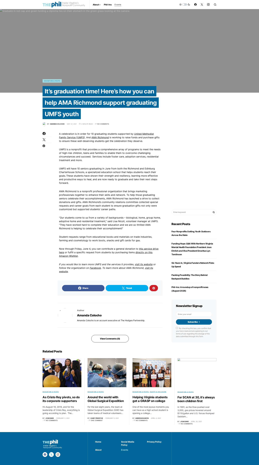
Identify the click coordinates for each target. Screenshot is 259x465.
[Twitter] (201, 4)
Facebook (95, 267)
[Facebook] (195, 4)
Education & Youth (52, 81)
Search (213, 212)
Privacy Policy (154, 441)
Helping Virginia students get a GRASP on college (150, 399)
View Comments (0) (110, 338)
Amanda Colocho (89, 315)
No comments (103, 124)
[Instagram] (208, 4)
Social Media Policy (127, 443)
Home (98, 441)
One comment (97, 420)
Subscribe (193, 322)
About (98, 450)
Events (124, 450)
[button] (184, 4)
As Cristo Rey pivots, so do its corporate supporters (61, 399)
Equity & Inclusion (158, 392)
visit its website (144, 264)
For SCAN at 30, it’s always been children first (196, 399)
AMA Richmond (100, 137)
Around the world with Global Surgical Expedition (106, 399)
